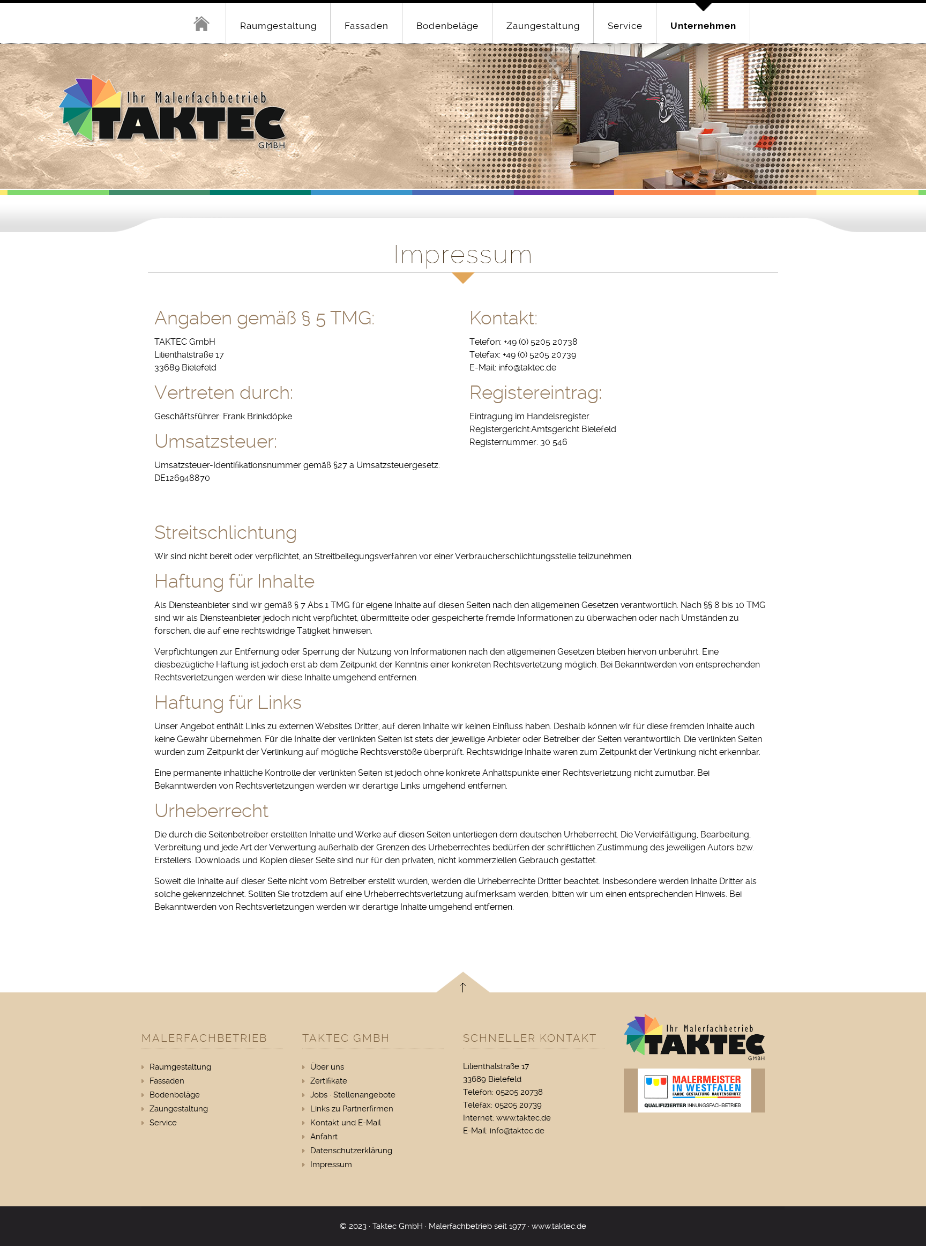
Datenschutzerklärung (351, 1150)
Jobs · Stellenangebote (352, 1095)
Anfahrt (324, 1136)
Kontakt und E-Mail (345, 1123)
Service (625, 25)
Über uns (327, 1067)
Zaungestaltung (543, 25)
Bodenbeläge (447, 25)
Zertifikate (328, 1081)
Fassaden (367, 25)
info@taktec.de (517, 1131)
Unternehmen (703, 25)
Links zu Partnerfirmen (351, 1109)
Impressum (331, 1164)
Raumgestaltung (278, 25)
